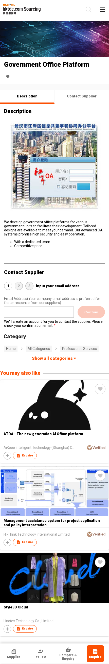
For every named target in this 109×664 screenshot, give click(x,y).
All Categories (39, 349)
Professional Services (79, 349)
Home (11, 349)
